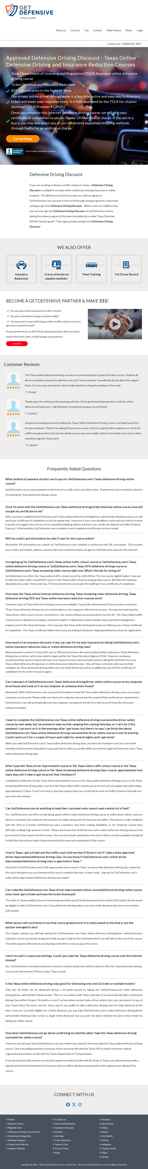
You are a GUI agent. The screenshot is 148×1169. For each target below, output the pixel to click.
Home (11, 1119)
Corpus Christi (109, 1148)
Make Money (113, 30)
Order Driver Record (18, 1144)
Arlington (106, 1144)
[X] (74, 1106)
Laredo (105, 1156)
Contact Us (60, 1119)
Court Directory (63, 1140)
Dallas (105, 1127)
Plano (104, 1152)
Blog (57, 1152)
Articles (59, 1131)
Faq (86, 30)
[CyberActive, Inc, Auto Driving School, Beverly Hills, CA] (15, 151)
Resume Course (15, 1123)
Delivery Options (16, 1148)
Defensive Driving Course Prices (24, 1131)
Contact (97, 30)
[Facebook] (68, 1106)
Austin (105, 1131)
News (129, 30)
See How (17, 343)
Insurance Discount (64, 1127)
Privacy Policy (62, 1148)
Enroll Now (22, 139)
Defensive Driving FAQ (19, 1136)
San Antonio (107, 1123)
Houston (106, 1119)
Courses (75, 30)
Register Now (15, 1127)
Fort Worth (107, 1136)
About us (61, 30)
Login (140, 30)
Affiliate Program (17, 1140)
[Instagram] (80, 1106)
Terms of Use (61, 1144)
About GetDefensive (65, 1123)
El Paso (105, 1140)
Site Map (59, 1136)
